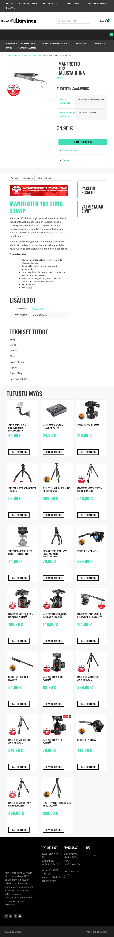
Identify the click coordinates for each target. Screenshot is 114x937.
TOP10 (9, 48)
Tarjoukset (81, 43)
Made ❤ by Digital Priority (98, 913)
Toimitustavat (70, 150)
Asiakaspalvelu (28, 3)
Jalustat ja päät (20, 55)
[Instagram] (15, 897)
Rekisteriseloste (98, 3)
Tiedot (66, 160)
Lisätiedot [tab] (27, 178)
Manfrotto (37, 308)
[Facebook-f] (6, 897)
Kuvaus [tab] (14, 178)
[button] (82, 150)
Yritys (9, 3)
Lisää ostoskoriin (83, 142)
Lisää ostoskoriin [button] (19, 452)
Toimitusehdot (73, 3)
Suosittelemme (27, 48)
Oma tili (10, 8)
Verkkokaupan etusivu (55, 43)
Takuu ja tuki (50, 3)
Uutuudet (99, 43)
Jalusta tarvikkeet (36, 55)
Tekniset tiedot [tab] (44, 178)
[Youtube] (20, 897)
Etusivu (9, 55)
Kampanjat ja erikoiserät (21, 43)
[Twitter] (10, 897)
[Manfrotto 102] (30, 79)
